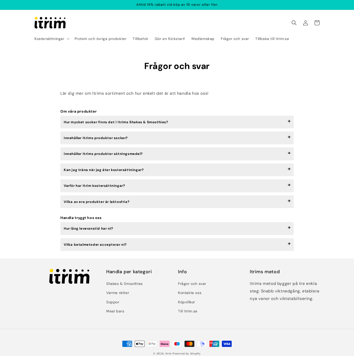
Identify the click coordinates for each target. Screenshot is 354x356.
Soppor (112, 302)
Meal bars (115, 311)
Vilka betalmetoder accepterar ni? (95, 244)
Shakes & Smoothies (124, 283)
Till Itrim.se (187, 311)
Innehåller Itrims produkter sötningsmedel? (103, 154)
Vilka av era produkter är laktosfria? (96, 202)
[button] (51, 38)
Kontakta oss (189, 292)
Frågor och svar (192, 283)
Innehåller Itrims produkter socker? (96, 138)
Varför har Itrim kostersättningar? (94, 185)
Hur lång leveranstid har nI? (88, 228)
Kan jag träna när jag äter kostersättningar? (104, 170)
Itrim (168, 353)
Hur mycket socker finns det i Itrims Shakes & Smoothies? (116, 122)
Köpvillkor (186, 302)
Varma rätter (117, 292)
